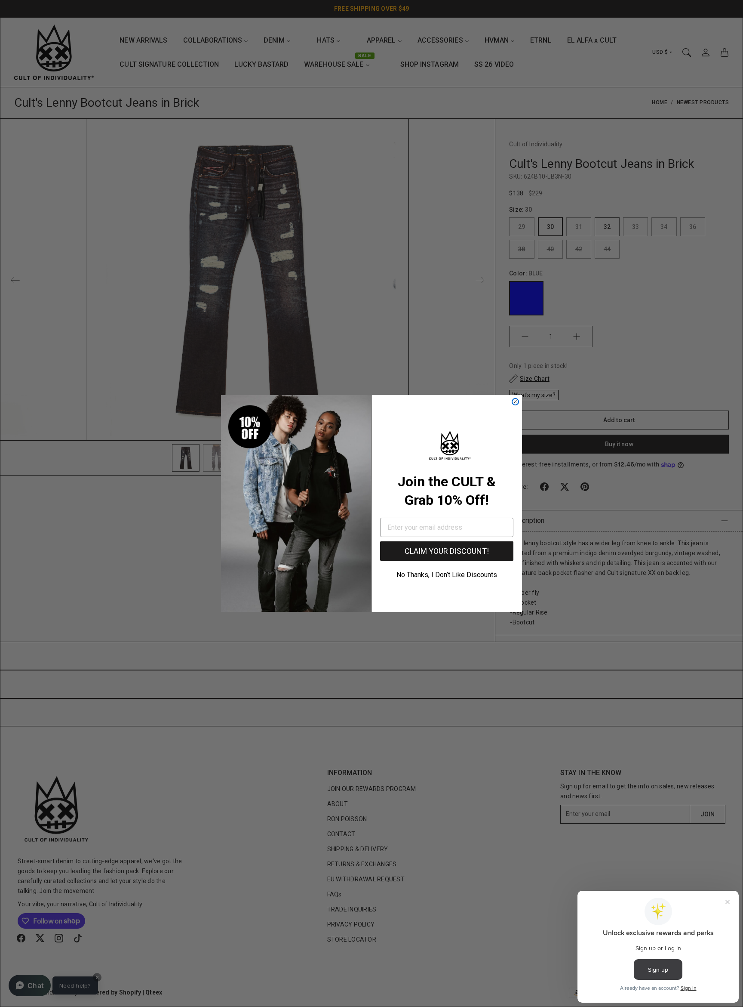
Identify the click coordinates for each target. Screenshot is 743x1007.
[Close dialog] (515, 401)
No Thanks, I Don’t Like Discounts (446, 575)
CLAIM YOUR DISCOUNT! (447, 551)
